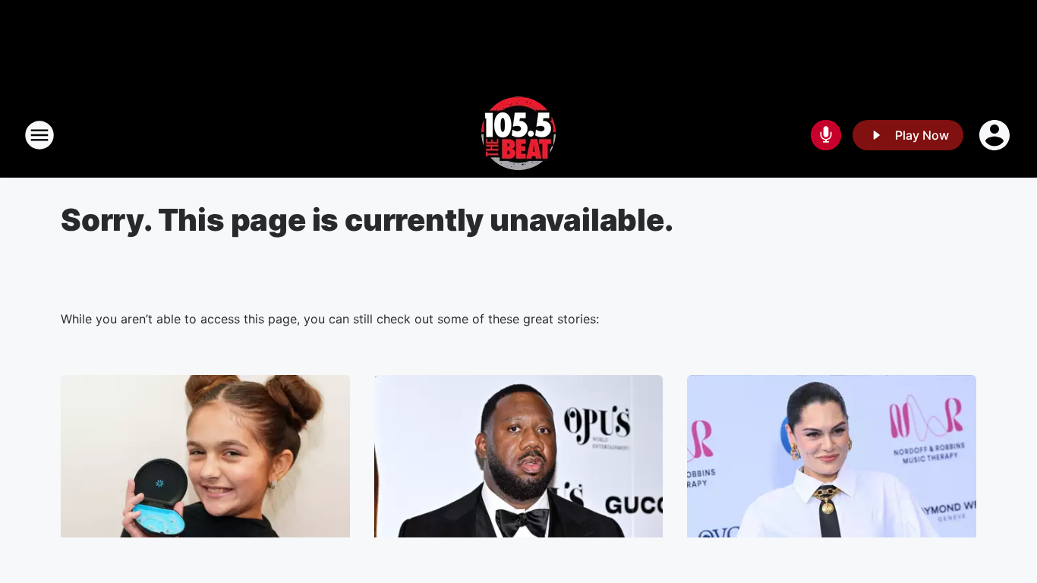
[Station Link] (518, 135)
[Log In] (996, 135)
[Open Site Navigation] (39, 135)
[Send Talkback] (826, 135)
